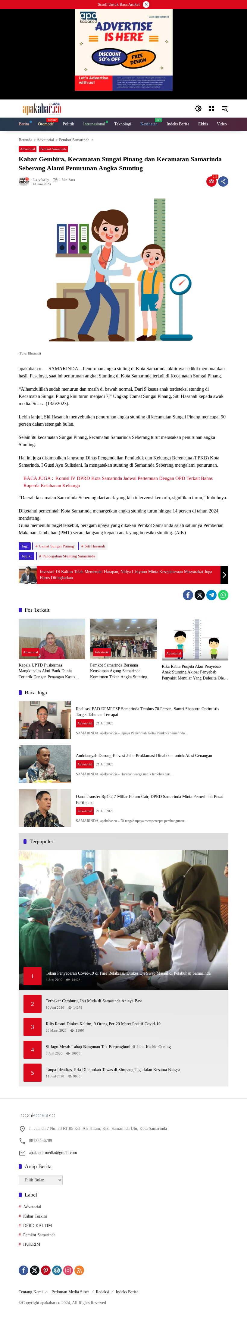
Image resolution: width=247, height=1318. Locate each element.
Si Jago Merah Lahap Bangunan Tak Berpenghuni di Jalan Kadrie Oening (108, 1047)
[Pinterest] (46, 1270)
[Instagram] (68, 1270)
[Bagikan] (223, 181)
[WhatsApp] (223, 595)
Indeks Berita (127, 1292)
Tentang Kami (31, 1292)
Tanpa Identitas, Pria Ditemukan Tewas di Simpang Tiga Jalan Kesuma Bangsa (113, 1069)
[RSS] (79, 1270)
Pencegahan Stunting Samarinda (68, 556)
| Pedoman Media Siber (69, 1292)
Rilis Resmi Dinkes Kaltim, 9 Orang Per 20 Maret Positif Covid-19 (103, 1024)
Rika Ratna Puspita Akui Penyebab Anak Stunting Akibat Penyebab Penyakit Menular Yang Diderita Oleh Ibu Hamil (194, 672)
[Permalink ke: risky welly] (26, 181)
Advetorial (27, 149)
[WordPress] (57, 1270)
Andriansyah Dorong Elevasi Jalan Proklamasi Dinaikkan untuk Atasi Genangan (144, 755)
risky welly (41, 179)
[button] (198, 108)
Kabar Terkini (35, 1216)
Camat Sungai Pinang (56, 546)
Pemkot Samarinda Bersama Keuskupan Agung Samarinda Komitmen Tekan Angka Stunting (118, 671)
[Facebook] (188, 595)
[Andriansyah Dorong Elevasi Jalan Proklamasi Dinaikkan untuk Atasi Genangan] (45, 764)
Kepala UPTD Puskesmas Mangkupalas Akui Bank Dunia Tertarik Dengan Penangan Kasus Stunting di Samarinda (47, 671)
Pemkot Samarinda (53, 149)
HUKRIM (31, 1244)
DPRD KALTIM (37, 1225)
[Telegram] (211, 595)
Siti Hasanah (95, 546)
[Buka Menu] (211, 108)
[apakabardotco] (42, 108)
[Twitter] (200, 595)
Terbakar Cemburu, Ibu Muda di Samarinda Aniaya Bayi (94, 1001)
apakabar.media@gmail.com (53, 1152)
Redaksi (102, 1292)
